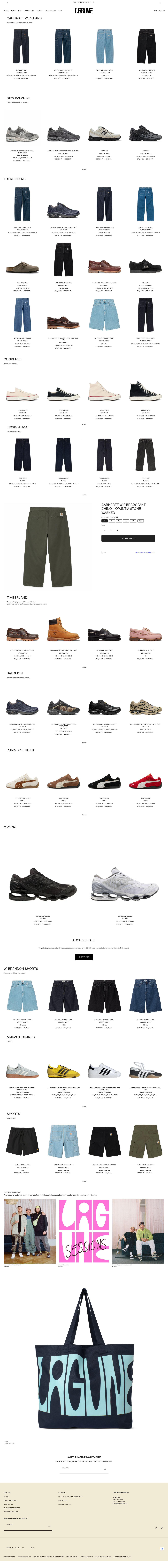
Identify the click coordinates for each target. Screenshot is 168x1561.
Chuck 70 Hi (104, 410)
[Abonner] (105, 1469)
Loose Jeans (63, 478)
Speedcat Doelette (22, 798)
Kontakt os (8, 1504)
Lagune (12, 1557)
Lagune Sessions (64, 1504)
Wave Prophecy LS (43, 916)
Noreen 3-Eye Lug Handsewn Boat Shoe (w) (63, 339)
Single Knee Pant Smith (63, 70)
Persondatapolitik (11, 1511)
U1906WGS (145, 151)
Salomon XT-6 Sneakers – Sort (104, 724)
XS (104, 521)
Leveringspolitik (86, 1557)
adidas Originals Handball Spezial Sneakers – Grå (22, 1089)
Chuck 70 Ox (63, 410)
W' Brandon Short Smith (104, 338)
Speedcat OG (63, 798)
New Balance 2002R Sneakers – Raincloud (22, 151)
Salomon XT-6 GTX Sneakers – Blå (63, 227)
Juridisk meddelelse (122, 1557)
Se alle (84, 90)
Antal (103, 525)
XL (133, 521)
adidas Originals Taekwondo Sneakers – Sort (145, 1089)
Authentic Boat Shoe (145, 651)
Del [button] (105, 552)
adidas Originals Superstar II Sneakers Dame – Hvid (104, 1089)
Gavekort (62, 1493)
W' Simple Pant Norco (22, 338)
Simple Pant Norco (145, 227)
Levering (7, 1493)
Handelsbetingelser (12, 1508)
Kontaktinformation (103, 1557)
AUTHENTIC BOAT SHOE (104, 651)
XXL (140, 521)
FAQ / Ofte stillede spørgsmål (70, 1496)
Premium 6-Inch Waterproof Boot (63, 651)
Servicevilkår (71, 1557)
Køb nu (128, 546)
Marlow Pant (21, 70)
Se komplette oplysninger (144, 552)
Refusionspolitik (24, 1557)
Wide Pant (22, 478)
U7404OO (104, 151)
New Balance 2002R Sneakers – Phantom (63, 151)
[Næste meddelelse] (160, 2)
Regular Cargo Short (145, 1165)
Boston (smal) (22, 283)
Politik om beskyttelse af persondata (49, 1557)
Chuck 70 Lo (22, 410)
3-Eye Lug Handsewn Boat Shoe (104, 283)
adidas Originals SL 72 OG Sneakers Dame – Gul (63, 1089)
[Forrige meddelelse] (7, 2)
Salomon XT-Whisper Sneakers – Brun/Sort (63, 725)
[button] (6, 10)
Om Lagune (62, 1500)
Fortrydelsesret (10, 1500)
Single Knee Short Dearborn (104, 1165)
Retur (6, 1496)
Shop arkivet (84, 957)
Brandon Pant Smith (105, 70)
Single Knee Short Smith (63, 1165)
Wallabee (145, 283)
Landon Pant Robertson (104, 227)
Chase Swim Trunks (22, 1165)
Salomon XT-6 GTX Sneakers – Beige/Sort (145, 724)
